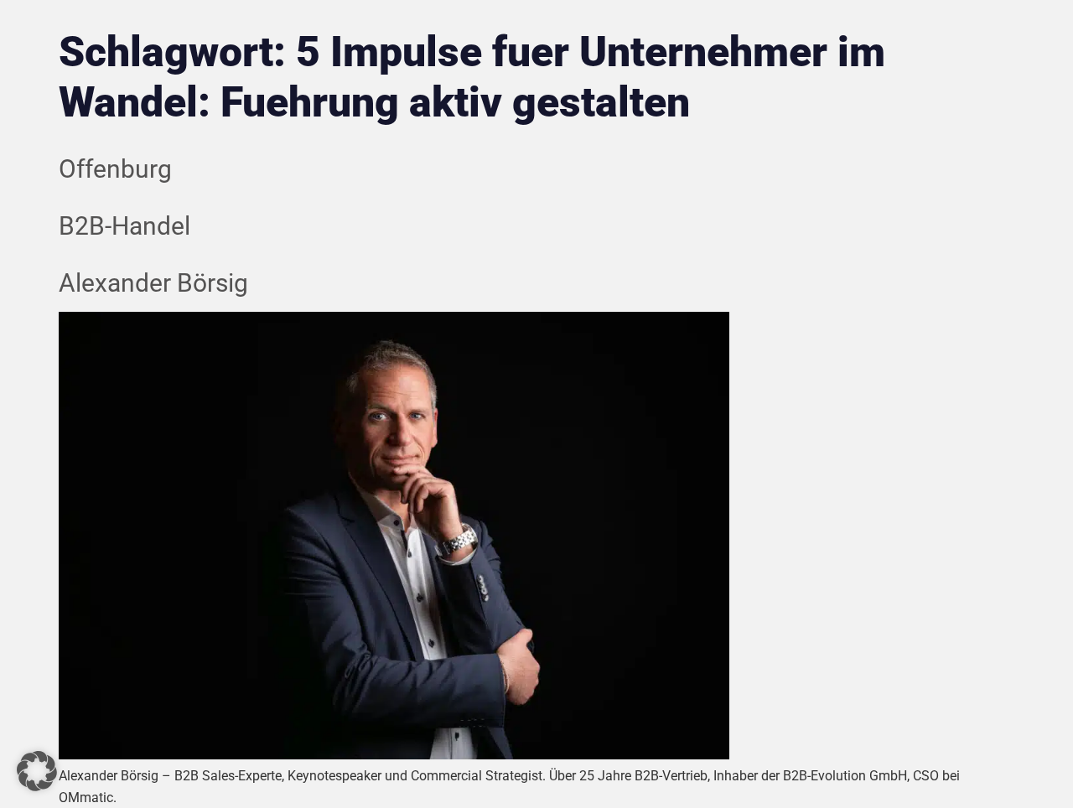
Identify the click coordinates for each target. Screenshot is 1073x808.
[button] (37, 771)
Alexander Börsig (153, 283)
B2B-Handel (124, 226)
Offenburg (115, 169)
